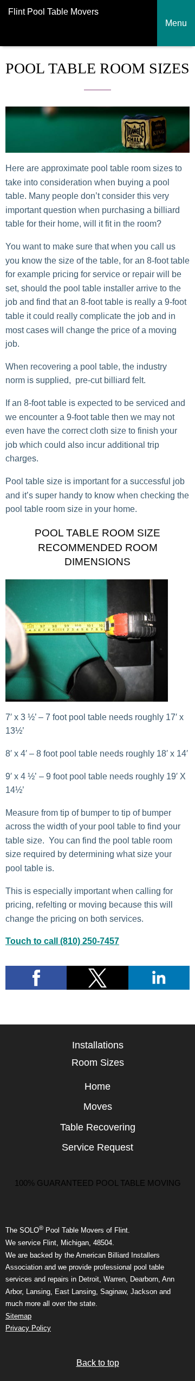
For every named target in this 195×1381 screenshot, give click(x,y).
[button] (36, 978)
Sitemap (18, 1316)
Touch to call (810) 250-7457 (62, 941)
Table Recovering (97, 1127)
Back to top (97, 1362)
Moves (97, 1106)
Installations (97, 1045)
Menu (176, 23)
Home (97, 1086)
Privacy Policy (28, 1328)
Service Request (97, 1147)
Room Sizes (98, 1062)
